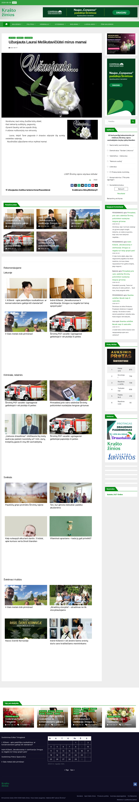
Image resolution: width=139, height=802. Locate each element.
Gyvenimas (59, 24)
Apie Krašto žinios (90, 796)
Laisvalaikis (89, 24)
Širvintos (20, 37)
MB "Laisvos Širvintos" (59, 798)
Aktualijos (43, 711)
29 (76, 759)
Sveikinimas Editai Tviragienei (13, 720)
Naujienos (16, 24)
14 (69, 751)
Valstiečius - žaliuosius (119, 156)
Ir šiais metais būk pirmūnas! (80, 222)
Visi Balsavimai (132, 796)
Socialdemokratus (117, 185)
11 (51, 751)
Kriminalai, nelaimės (13, 375)
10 (88, 747)
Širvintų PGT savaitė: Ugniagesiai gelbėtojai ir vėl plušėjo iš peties (18, 243)
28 (69, 759)
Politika (30, 24)
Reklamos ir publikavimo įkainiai (127, 799)
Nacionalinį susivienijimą (119, 145)
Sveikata (8, 477)
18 (51, 755)
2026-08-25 (44, 248)
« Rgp (66, 770)
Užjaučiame (28, 37)
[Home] (6, 24)
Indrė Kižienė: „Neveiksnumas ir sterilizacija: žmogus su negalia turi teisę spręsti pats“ (49, 223)
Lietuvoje (12, 37)
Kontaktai (80, 796)
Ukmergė (57, 713)
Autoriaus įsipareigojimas (118, 796)
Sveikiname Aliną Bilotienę (84, 190)
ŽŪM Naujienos (107, 24)
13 (63, 751)
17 (88, 751)
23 (82, 755)
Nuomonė (76, 711)
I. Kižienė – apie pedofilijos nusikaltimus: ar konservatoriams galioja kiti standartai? (18, 222)
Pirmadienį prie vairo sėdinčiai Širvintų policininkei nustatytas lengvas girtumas (48, 244)
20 (63, 755)
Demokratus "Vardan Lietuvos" (122, 150)
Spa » (72, 770)
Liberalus (113, 167)
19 (57, 755)
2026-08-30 (11, 724)
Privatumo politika (103, 796)
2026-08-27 (113, 724)
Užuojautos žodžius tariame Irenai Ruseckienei (29, 190)
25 (51, 759)
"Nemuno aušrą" (116, 161)
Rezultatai (121, 193)
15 (76, 751)
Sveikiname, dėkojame (12, 716)
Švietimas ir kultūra (13, 579)
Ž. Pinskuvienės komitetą (119, 172)
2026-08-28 (12, 226)
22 (76, 755)
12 (57, 751)
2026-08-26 (77, 226)
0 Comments (25, 724)
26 (57, 759)
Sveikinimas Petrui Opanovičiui (116, 720)
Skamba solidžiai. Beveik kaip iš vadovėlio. (123, 298)
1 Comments (92, 724)
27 (63, 759)
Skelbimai (74, 24)
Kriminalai (44, 24)
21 (69, 755)
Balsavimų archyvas (115, 198)
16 (82, 751)
